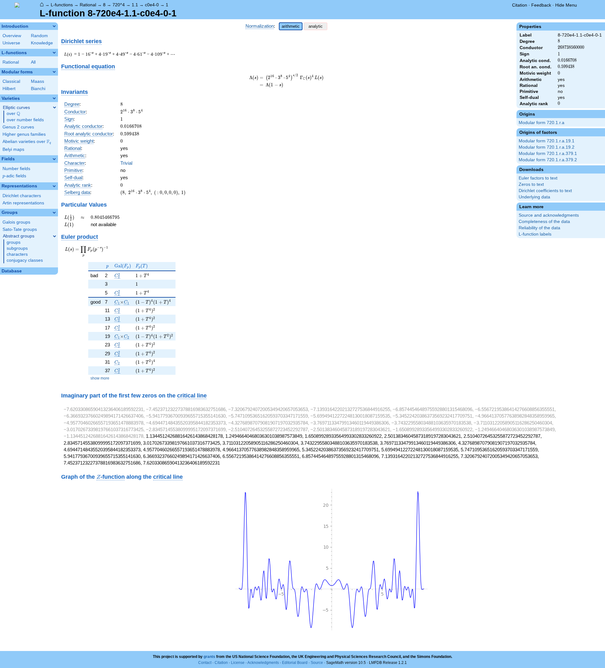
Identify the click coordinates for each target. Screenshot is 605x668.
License (238, 662)
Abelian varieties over (27, 142)
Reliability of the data (539, 228)
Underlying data (534, 197)
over (13, 114)
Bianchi (38, 88)
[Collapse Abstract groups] (54, 236)
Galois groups (16, 222)
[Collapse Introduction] (54, 26)
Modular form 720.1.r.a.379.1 (548, 153)
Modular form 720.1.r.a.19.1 (546, 141)
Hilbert (9, 88)
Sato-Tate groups (20, 229)
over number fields (25, 119)
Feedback (541, 5)
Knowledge (42, 43)
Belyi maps (13, 149)
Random (39, 35)
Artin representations (23, 203)
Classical (11, 81)
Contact (204, 662)
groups (13, 242)
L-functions (62, 4)
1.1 (135, 4)
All (33, 62)
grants (209, 656)
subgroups (17, 248)
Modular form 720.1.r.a (541, 122)
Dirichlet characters (22, 195)
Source (317, 662)
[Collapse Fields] (54, 159)
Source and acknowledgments (549, 215)
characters (17, 254)
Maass (37, 81)
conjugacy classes (25, 260)
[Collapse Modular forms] (54, 71)
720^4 (118, 4)
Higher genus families (24, 134)
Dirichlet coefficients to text (545, 190)
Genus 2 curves (18, 127)
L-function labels (535, 234)
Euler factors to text (538, 178)
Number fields (16, 168)
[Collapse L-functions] (54, 52)
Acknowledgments (263, 662)
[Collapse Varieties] (54, 98)
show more (99, 378)
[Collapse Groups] (54, 212)
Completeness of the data (544, 221)
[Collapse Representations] (54, 186)
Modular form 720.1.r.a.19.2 (546, 147)
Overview (12, 35)
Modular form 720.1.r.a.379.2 (548, 159)
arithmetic (291, 26)
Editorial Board (295, 662)
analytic (315, 26)
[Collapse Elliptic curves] (54, 107)
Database (12, 271)
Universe (11, 43)
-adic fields (14, 176)
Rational (88, 4)
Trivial (126, 163)
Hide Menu (566, 5)
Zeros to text (531, 184)
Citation (519, 5)
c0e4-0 (152, 4)
